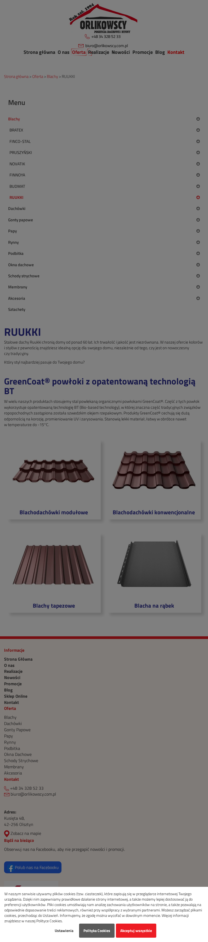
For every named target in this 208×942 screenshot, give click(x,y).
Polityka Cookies (96, 930)
